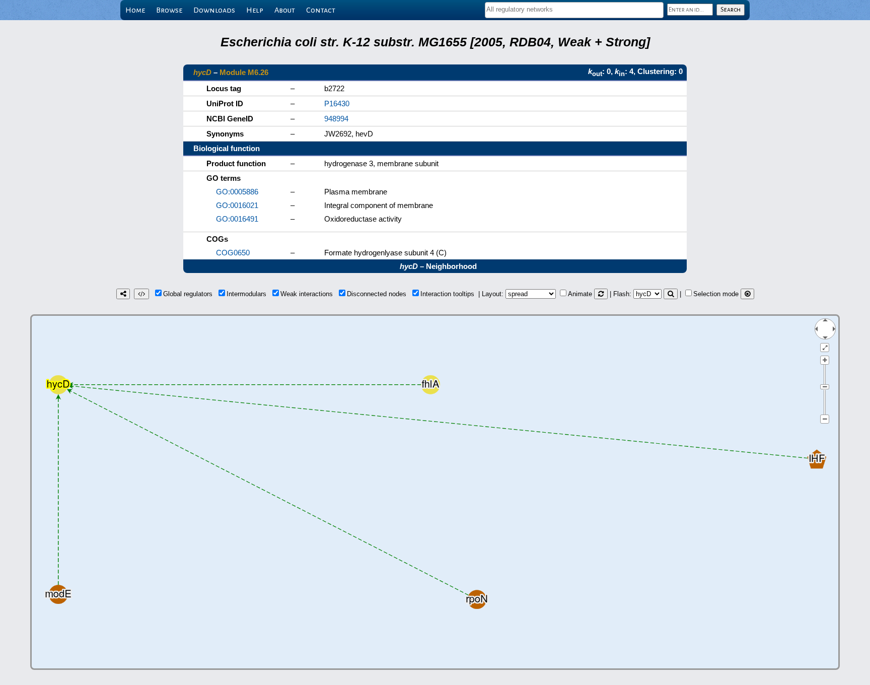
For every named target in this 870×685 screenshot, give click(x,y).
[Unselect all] (747, 294)
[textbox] (574, 9)
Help (254, 10)
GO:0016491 (237, 219)
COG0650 (233, 252)
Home (135, 10)
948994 (336, 118)
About (284, 10)
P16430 (336, 103)
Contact (320, 10)
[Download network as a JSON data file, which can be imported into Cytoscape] (141, 294)
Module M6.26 (244, 72)
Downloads (214, 10)
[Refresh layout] (601, 294)
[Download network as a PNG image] (123, 294)
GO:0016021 (237, 205)
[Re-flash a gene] (671, 294)
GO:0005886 (237, 191)
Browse (169, 10)
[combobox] (574, 10)
